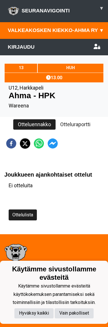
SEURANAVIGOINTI (62, 9)
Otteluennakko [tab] (34, 124)
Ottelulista (22, 215)
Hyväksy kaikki (34, 313)
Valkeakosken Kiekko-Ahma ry (55, 30)
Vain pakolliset (74, 313)
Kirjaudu (21, 47)
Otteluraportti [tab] (75, 124)
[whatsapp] (39, 143)
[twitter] (25, 143)
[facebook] (11, 143)
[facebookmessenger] (53, 143)
